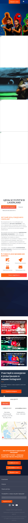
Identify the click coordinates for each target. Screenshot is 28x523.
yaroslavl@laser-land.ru (14, 467)
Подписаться (7, 501)
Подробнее (9, 99)
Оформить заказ (14, 1)
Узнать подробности (14, 275)
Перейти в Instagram (11, 391)
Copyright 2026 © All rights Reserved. (14, 509)
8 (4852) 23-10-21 (14, 463)
